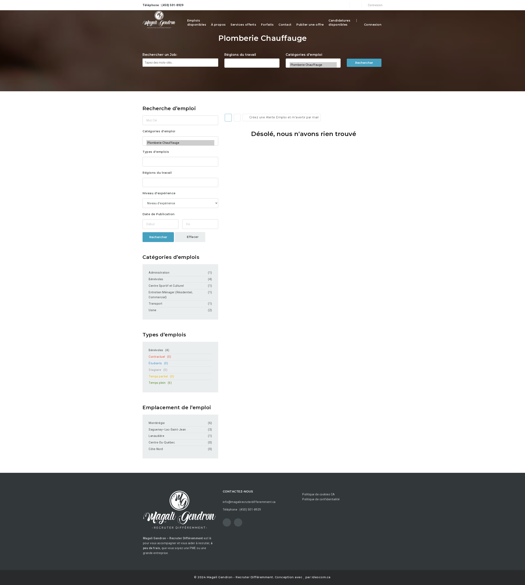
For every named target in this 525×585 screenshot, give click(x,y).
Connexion (374, 5)
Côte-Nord (156, 449)
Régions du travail (240, 55)
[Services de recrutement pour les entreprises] (159, 19)
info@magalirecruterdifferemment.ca (249, 502)
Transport (155, 303)
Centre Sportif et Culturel (166, 285)
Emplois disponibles (196, 22)
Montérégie (157, 423)
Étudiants (158, 363)
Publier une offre (310, 24)
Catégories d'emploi (304, 55)
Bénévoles (156, 279)
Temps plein (160, 382)
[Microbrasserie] (313, 59)
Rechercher (364, 63)
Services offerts (243, 24)
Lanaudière (156, 436)
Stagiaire (158, 369)
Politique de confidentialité (321, 499)
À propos (218, 24)
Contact (285, 24)
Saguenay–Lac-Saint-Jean (167, 429)
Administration (159, 272)
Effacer (192, 237)
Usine (152, 310)
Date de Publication (159, 214)
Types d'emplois (156, 152)
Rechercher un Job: (160, 55)
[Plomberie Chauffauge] (313, 64)
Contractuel (160, 356)
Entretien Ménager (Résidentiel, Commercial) (171, 295)
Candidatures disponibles (339, 22)
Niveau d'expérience (159, 193)
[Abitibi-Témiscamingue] (252, 62)
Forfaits (267, 24)
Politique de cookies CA (318, 494)
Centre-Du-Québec (162, 442)
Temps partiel (161, 376)
